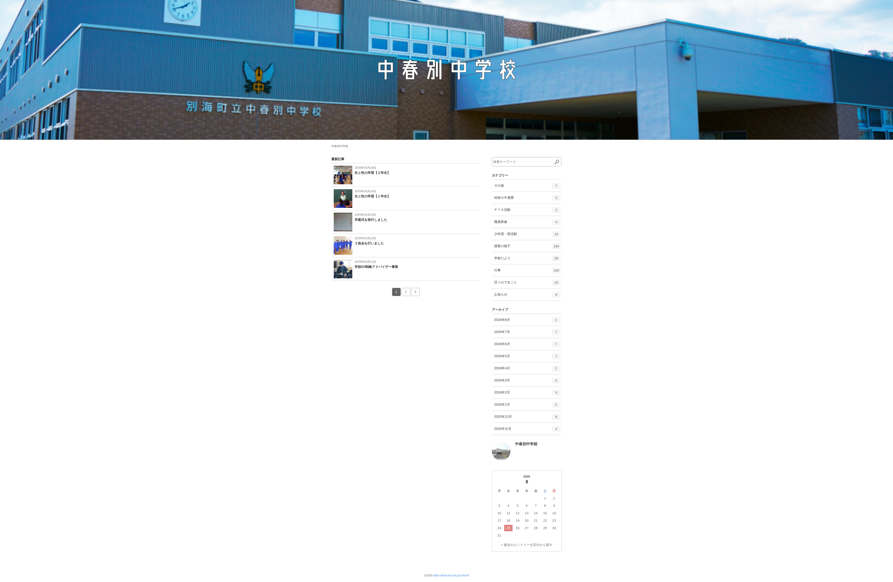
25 (508, 528)
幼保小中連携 (525, 199)
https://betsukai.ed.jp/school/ (451, 575)
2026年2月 (525, 394)
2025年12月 (525, 418)
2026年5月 (525, 358)
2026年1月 (525, 406)
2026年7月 (525, 334)
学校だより (526, 260)
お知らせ (525, 296)
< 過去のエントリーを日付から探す (527, 545)
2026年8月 (525, 322)
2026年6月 (525, 346)
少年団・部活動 (526, 236)
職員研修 (525, 224)
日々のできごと (526, 284)
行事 (526, 272)
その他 (525, 187)
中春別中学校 (339, 146)
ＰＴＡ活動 (525, 212)
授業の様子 (526, 248)
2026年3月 (525, 382)
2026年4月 (525, 370)
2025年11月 (525, 431)
